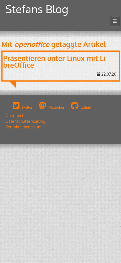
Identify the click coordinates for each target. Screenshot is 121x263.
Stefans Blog (36, 9)
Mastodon (56, 107)
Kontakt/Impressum (23, 126)
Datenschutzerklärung (25, 121)
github (86, 107)
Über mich (15, 115)
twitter (27, 107)
